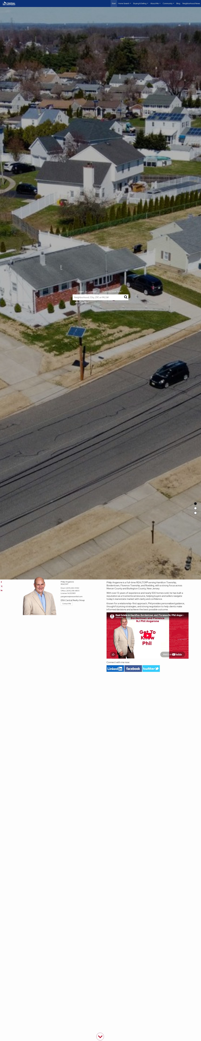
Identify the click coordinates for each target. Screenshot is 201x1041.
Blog (178, 3)
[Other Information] (195, 512)
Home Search (125, 4)
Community (169, 4)
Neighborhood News (191, 3)
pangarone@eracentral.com (71, 596)
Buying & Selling (141, 4)
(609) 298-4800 (72, 591)
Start (114, 3)
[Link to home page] (10, 3)
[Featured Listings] (195, 508)
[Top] (195, 503)
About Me (155, 4)
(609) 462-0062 (72, 588)
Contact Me (66, 604)
